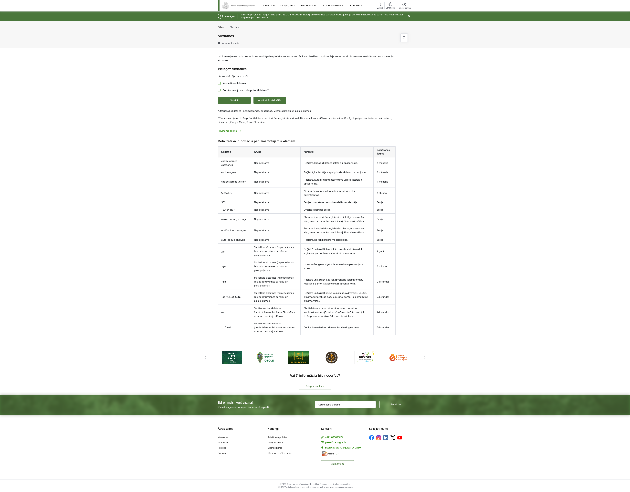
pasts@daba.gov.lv (335, 442)
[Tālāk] (425, 357)
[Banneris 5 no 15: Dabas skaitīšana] (232, 357)
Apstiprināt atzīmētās (269, 100)
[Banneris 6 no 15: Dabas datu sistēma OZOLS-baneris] (265, 357)
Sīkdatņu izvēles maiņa (280, 453)
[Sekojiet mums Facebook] (371, 437)
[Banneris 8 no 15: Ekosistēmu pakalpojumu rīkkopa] (331, 357)
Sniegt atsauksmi (315, 386)
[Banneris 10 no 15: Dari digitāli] (398, 357)
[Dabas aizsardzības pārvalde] (238, 5)
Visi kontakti (337, 463)
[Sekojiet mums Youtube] (399, 437)
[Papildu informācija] (337, 454)
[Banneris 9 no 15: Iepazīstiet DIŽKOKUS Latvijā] (365, 357)
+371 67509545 (334, 437)
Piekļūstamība (275, 442)
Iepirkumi (223, 442)
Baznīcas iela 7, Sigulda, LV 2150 (343, 447)
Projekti (222, 447)
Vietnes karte (275, 447)
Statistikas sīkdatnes (234, 83)
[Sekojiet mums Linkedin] (385, 437)
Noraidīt (234, 100)
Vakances (223, 437)
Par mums (223, 453)
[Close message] (409, 16)
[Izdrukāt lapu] (404, 38)
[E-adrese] (327, 454)
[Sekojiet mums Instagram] (378, 437)
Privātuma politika (228, 130)
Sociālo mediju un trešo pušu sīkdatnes (245, 90)
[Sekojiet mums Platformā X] (392, 437)
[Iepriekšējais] (205, 357)
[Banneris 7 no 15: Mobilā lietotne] (298, 357)
